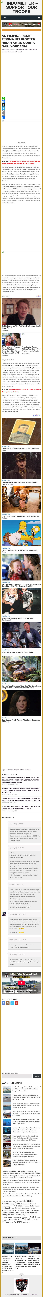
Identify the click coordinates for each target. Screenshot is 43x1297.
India (32, 1206)
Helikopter (10, 52)
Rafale (10, 1217)
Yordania (28, 770)
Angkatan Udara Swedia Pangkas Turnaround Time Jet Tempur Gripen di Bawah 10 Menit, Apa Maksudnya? (24, 1154)
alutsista (28, 1201)
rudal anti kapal (17, 1217)
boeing (12, 1203)
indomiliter (5, 49)
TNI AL (26, 1219)
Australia (5, 1204)
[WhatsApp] (21, 98)
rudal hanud (25, 1217)
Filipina (16, 770)
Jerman (18, 1208)
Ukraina (18, 1222)
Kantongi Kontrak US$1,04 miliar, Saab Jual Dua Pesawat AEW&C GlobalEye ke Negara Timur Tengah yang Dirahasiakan (26, 1146)
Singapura (5, 1220)
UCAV (11, 1222)
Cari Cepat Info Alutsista (10, 1073)
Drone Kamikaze (6, 1206)
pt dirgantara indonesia (28, 1215)
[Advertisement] (21, 75)
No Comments (6, 784)
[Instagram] (8, 1003)
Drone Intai (33, 1203)
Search (37, 1076)
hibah (22, 770)
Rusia (32, 1217)
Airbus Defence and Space (9, 1201)
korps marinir (20, 1210)
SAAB (38, 1217)
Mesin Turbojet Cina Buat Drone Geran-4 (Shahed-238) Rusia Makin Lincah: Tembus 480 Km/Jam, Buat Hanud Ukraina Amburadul (21, 1189)
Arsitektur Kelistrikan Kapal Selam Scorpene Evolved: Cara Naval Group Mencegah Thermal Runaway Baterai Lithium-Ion (26, 1130)
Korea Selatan (8, 1210)
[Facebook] (21, 101)
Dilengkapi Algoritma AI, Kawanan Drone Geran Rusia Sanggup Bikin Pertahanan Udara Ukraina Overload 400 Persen (25, 1138)
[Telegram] (21, 108)
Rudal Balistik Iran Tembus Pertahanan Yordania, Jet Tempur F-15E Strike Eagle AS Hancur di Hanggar (26, 1162)
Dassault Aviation (25, 1203)
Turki (7, 1222)
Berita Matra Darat (22, 49)
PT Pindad (4, 1217)
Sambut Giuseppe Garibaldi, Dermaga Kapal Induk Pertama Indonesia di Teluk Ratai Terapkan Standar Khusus (26, 1089)
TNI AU (35, 1220)
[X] (21, 104)
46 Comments (5, 802)
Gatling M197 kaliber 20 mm (14, 365)
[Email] (21, 114)
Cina (17, 1203)
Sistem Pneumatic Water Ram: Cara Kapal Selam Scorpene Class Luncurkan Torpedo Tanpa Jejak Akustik (26, 1121)
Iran (3, 1208)
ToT (3, 1222)
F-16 (12, 1206)
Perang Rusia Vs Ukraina (11, 1215)
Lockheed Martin (8, 1213)
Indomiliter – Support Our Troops (23, 1295)
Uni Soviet (26, 1222)
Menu (5, 17)
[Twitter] (12, 1003)
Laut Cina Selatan (32, 1210)
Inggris (37, 1206)
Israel (7, 1208)
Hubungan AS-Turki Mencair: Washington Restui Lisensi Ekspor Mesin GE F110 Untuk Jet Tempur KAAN (26, 1097)
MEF (27, 1212)
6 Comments (18, 52)
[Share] (21, 117)
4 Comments (5, 811)
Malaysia (17, 1212)
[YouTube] (16, 1003)
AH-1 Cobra (9, 770)
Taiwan (11, 1220)
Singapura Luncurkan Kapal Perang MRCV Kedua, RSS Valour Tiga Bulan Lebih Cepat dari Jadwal (26, 1113)
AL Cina (19, 1201)
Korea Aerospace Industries (29, 1208)
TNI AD (17, 1220)
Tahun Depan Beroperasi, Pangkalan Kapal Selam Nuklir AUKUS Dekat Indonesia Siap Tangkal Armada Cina (26, 1105)
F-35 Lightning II (19, 1206)
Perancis (34, 1212)
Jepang (12, 1208)
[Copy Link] (21, 111)
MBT (22, 1212)
